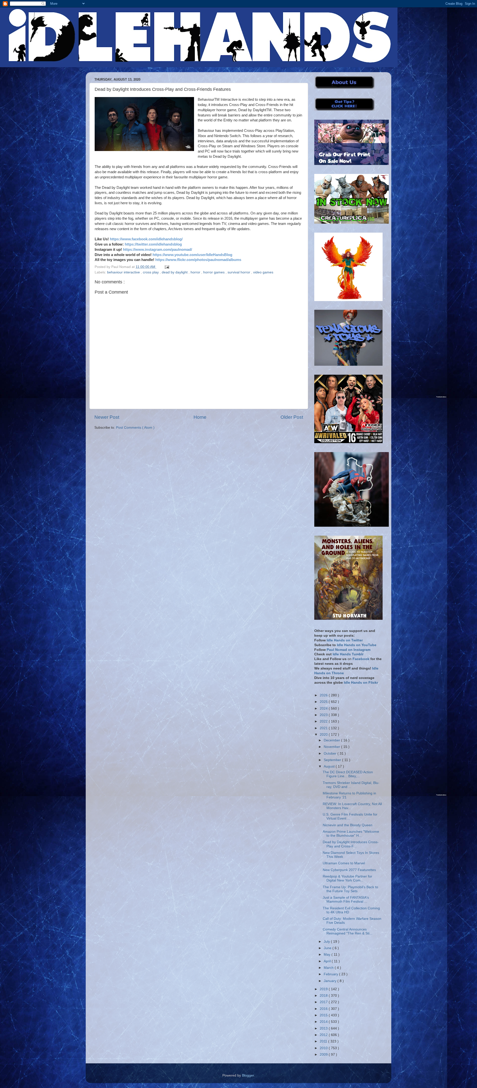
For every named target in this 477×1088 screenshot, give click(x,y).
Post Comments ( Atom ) (135, 427)
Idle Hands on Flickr (361, 682)
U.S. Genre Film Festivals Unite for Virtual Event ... (350, 816)
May (327, 954)
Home (200, 417)
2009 (324, 1054)
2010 (324, 1048)
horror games (214, 272)
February (331, 974)
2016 (324, 1009)
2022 (324, 721)
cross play (151, 272)
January (330, 981)
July (327, 941)
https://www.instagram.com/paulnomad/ (157, 250)
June (328, 948)
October (330, 753)
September (333, 760)
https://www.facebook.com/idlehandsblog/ (146, 239)
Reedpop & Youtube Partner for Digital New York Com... (347, 878)
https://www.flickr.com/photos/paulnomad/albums (198, 260)
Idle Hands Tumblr (348, 654)
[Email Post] (166, 267)
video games (263, 272)
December (332, 740)
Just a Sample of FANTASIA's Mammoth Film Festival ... (346, 899)
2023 (324, 715)
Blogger (248, 1075)
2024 (324, 708)
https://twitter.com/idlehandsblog (153, 244)
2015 (324, 1015)
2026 (324, 695)
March (329, 968)
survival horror (239, 272)
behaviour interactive (124, 272)
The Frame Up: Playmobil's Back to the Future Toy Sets (350, 889)
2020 (324, 734)
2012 (324, 1035)
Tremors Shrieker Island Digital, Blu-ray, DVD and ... (351, 785)
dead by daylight (175, 272)
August (330, 766)
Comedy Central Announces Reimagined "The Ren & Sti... (347, 931)
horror (196, 272)
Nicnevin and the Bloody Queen (347, 825)
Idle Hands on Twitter (345, 640)
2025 (324, 702)
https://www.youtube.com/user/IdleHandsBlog (192, 255)
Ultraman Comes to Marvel (344, 863)
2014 (324, 1022)
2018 (324, 995)
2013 (324, 1028)
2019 (324, 989)
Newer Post (106, 417)
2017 (324, 1002)
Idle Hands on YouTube (356, 645)
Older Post (291, 417)
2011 (324, 1041)
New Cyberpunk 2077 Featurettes (349, 870)
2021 (324, 728)
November (332, 747)
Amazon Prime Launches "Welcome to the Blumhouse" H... (351, 833)
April (328, 961)
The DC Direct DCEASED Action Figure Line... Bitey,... (348, 774)
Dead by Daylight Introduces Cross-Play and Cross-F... (351, 844)
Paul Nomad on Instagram (348, 650)
